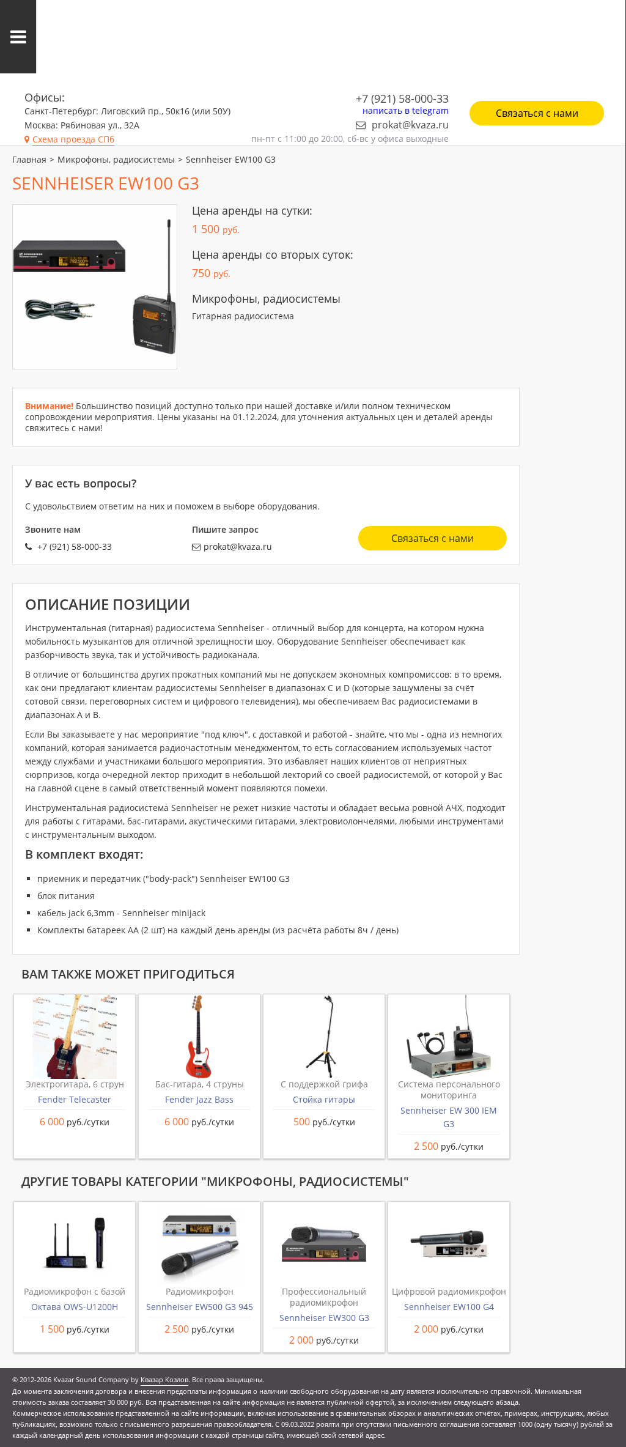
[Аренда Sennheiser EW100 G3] (94, 286)
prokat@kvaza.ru (410, 124)
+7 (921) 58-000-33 (402, 98)
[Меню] (18, 36)
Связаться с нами (537, 113)
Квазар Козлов (164, 1379)
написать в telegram (406, 110)
